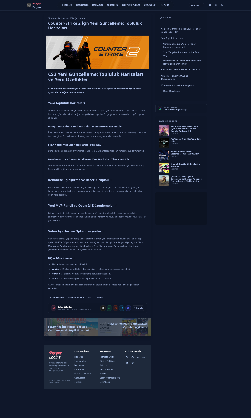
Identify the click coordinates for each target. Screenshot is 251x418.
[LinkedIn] (127, 363)
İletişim (165, 5)
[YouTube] (143, 357)
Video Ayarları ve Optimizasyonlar (75, 231)
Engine (55, 354)
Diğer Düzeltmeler (60, 258)
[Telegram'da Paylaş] (121, 308)
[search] (210, 5)
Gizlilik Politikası (108, 361)
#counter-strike (57, 297)
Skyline (52, 18)
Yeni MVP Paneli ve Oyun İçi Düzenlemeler (81, 205)
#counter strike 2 (76, 297)
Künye (103, 373)
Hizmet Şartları (107, 356)
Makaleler (97, 5)
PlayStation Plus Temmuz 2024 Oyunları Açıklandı (127, 325)
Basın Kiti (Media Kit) (110, 377)
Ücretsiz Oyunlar (130, 5)
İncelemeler (82, 5)
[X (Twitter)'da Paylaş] (103, 308)
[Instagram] (132, 357)
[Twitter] (127, 357)
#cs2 (90, 297)
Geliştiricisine (106, 369)
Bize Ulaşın (105, 381)
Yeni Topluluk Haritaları (66, 103)
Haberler (67, 5)
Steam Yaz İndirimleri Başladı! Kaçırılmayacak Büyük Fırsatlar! (68, 328)
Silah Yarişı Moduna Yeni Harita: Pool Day (74, 145)
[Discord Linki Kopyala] (128, 308)
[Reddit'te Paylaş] (115, 308)
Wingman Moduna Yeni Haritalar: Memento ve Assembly (85, 126)
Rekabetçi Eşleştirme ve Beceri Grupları (78, 180)
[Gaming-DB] (132, 363)
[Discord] (138, 357)
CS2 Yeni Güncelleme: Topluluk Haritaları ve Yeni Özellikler (95, 77)
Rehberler (112, 5)
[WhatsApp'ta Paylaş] (109, 308)
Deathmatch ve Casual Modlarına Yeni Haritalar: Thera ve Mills (88, 159)
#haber (100, 297)
